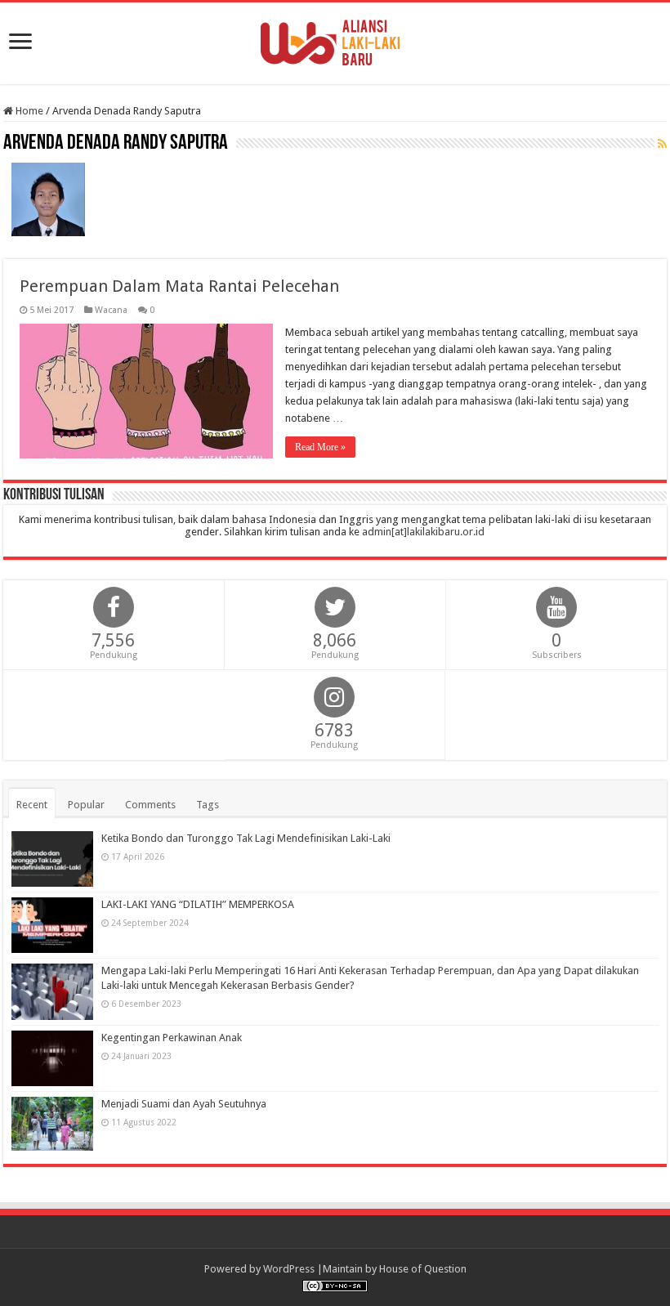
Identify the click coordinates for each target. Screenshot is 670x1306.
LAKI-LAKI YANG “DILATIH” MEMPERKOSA (197, 904)
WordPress (289, 1269)
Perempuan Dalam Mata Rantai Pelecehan (179, 286)
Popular (86, 804)
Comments (150, 804)
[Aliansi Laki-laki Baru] (335, 40)
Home (28, 111)
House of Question (423, 1269)
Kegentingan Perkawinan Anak (171, 1037)
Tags (207, 804)
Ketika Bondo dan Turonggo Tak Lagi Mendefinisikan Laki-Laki (246, 838)
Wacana (111, 310)
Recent (31, 804)
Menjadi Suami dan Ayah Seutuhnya (183, 1104)
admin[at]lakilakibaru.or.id (423, 532)
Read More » (320, 447)
